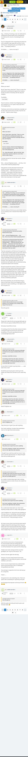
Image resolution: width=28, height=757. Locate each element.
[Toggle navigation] (25, 2)
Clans (18, 16)
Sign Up (13, 2)
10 (12, 22)
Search (18, 10)
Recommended (11, 10)
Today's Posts (22, 8)
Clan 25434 (4, 99)
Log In (20, 2)
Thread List (14, 8)
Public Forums (6, 8)
